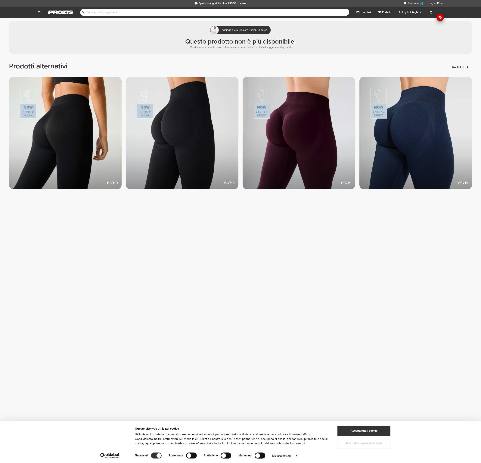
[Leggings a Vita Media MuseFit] (301, 135)
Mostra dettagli (282, 455)
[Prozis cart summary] (431, 12)
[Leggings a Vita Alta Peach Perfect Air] (184, 135)
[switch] (191, 455)
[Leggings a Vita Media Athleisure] (67, 135)
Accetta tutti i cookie (364, 430)
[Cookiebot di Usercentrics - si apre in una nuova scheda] (110, 455)
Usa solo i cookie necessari (364, 443)
